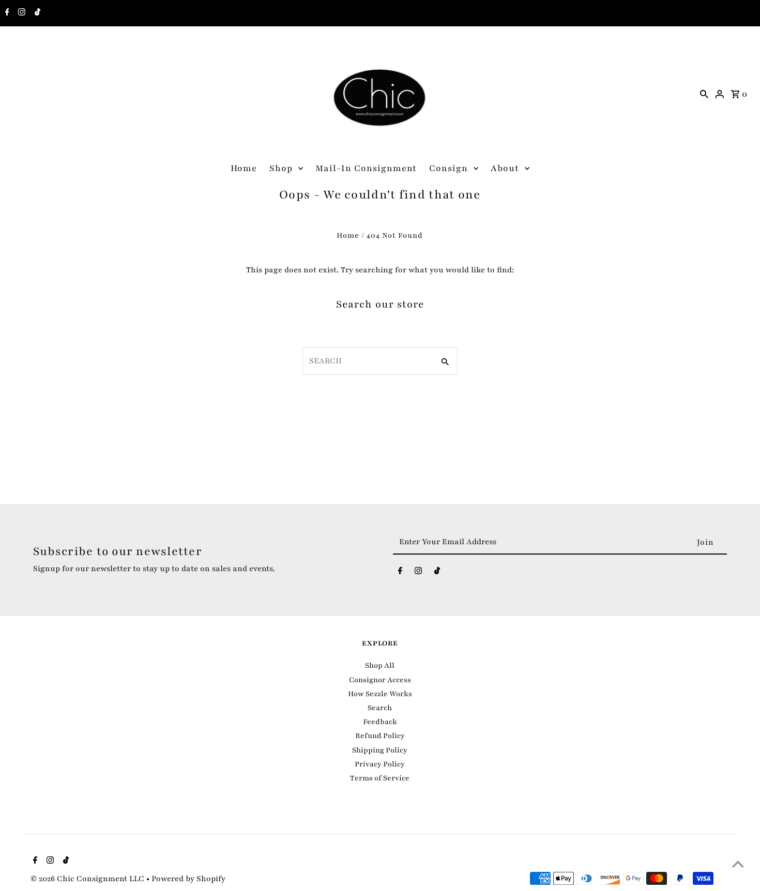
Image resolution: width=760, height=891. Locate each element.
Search (380, 708)
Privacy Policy (380, 764)
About (505, 168)
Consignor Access (380, 680)
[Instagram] (20, 13)
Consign (448, 168)
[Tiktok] (36, 13)
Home (244, 168)
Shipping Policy (379, 750)
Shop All (379, 665)
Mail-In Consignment (366, 168)
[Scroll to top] (738, 863)
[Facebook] (6, 13)
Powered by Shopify (188, 878)
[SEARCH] (704, 93)
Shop (281, 168)
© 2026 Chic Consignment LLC (88, 878)
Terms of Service (379, 778)
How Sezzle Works (380, 694)
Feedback (380, 722)
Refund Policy (380, 736)
